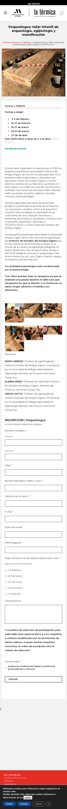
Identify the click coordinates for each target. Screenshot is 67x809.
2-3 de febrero (14, 570)
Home (6, 42)
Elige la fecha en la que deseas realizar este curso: (33, 558)
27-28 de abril (14, 594)
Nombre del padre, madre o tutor (24, 480)
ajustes (28, 797)
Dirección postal (13, 527)
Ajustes (39, 804)
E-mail (9, 511)
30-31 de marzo (15, 588)
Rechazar (24, 804)
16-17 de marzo (15, 582)
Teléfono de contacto (17, 496)
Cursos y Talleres (21, 42)
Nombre (9, 436)
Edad (8, 465)
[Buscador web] (61, 13)
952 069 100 (34, 4)
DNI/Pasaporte (13, 542)
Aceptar (9, 804)
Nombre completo (16, 430)
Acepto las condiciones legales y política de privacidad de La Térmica (31, 667)
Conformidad (13, 661)
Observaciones (13, 600)
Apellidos (9, 451)
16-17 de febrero (15, 576)
